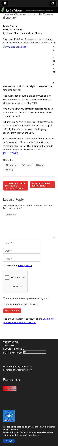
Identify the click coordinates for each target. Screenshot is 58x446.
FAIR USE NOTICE (10, 342)
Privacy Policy (25, 265)
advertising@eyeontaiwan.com (17, 369)
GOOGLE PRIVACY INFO (13, 348)
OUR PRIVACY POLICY (12, 352)
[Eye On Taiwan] (29, 10)
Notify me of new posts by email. (22, 304)
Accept (9, 441)
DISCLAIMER (8, 345)
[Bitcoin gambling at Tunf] (34, 352)
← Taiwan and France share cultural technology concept (15, 186)
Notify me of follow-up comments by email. (27, 298)
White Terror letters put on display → (41, 184)
